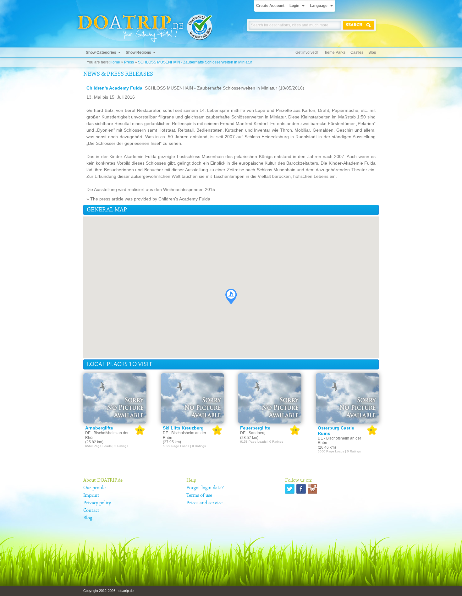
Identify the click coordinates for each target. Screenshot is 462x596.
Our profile (94, 487)
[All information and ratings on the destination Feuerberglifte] (269, 398)
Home (115, 62)
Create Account (270, 5)
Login (294, 5)
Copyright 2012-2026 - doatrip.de (108, 591)
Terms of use (199, 495)
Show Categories (101, 52)
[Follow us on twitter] (289, 489)
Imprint (91, 495)
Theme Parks (334, 52)
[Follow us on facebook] (301, 489)
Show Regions (138, 52)
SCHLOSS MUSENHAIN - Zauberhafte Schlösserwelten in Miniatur (195, 62)
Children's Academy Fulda (114, 87)
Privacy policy (97, 503)
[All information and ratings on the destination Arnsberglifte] (114, 398)
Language (318, 5)
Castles (356, 52)
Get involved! (306, 52)
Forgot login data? (205, 487)
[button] (231, 296)
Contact (91, 510)
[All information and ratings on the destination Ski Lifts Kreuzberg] (192, 398)
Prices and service (204, 503)
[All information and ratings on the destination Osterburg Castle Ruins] (347, 398)
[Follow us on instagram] (312, 489)
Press (129, 62)
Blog (372, 52)
